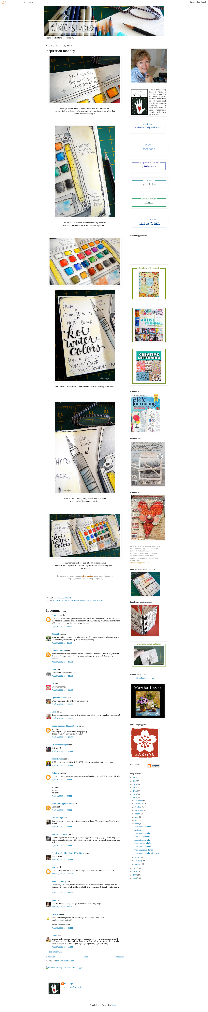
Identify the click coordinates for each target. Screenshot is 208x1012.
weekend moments (142, 837)
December (139, 801)
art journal (56, 600)
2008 (135, 878)
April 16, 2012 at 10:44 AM (62, 676)
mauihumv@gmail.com (62, 804)
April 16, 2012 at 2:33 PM (62, 780)
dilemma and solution (143, 843)
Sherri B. (56, 634)
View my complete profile (71, 987)
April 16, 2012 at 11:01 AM (62, 690)
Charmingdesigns (60, 745)
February (139, 861)
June (137, 817)
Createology (57, 818)
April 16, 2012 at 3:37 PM (62, 796)
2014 (135, 791)
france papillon (59, 651)
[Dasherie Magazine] (145, 678)
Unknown (56, 773)
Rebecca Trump (59, 881)
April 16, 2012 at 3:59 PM (62, 810)
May (137, 820)
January (138, 864)
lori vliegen (69, 984)
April (137, 824)
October (138, 807)
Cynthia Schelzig (59, 698)
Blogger (114, 1005)
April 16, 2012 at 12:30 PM (62, 765)
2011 (135, 868)
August (138, 814)
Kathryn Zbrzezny (60, 834)
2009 (135, 875)
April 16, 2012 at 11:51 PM (62, 860)
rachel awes (57, 759)
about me (58, 38)
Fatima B (56, 914)
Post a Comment (55, 952)
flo (53, 684)
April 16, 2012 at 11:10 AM (62, 704)
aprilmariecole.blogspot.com (65, 726)
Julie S (54, 669)
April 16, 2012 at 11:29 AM (62, 718)
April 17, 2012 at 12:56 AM (62, 893)
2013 (135, 794)
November (139, 804)
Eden (54, 712)
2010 (135, 872)
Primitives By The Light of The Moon (68, 853)
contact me (70, 38)
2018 (135, 778)
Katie (54, 867)
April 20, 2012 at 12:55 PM (62, 947)
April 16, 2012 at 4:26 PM (62, 827)
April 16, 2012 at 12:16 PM (62, 751)
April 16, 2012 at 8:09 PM (62, 846)
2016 (135, 784)
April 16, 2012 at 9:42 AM (62, 643)
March (138, 857)
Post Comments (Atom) (65, 961)
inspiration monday (78, 600)
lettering (100, 600)
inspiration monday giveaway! (147, 853)
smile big (138, 830)
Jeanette (56, 615)
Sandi (54, 900)
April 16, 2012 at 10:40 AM (62, 662)
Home (48, 38)
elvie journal (65, 600)
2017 (135, 781)
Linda (54, 936)
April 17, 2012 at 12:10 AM (62, 874)
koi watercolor (91, 600)
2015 (135, 788)
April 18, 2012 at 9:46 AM (62, 907)
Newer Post (50, 957)
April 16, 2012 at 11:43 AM (62, 737)
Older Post (119, 957)
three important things (143, 850)
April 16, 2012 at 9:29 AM (62, 627)
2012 (135, 798)
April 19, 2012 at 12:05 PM (62, 928)
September (139, 810)
